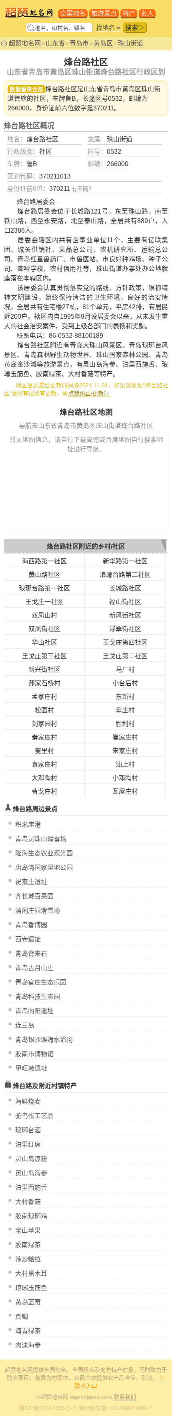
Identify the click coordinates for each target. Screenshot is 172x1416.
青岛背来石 (31, 953)
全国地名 (73, 13)
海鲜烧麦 (28, 1101)
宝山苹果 (28, 1230)
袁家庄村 (44, 764)
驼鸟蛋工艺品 (34, 1115)
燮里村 (44, 750)
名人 (147, 13)
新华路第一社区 (125, 561)
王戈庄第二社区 (125, 656)
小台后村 (125, 683)
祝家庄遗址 (31, 882)
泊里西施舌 (31, 1187)
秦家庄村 (44, 737)
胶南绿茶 (28, 1244)
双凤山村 (44, 615)
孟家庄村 (44, 696)
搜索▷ (134, 27)
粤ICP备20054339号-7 (47, 1408)
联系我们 (125, 1397)
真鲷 (21, 1316)
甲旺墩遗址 (31, 1068)
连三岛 (24, 1025)
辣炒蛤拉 (28, 1259)
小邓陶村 (125, 778)
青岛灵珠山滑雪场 (40, 838)
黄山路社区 (44, 574)
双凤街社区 (44, 629)
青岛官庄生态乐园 (40, 982)
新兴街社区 (44, 669)
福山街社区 (125, 601)
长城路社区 (125, 588)
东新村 (125, 696)
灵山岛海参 (31, 1173)
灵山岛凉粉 (31, 1158)
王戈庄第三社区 (44, 656)
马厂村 (125, 669)
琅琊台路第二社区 (125, 574)
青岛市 (79, 43)
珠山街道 (130, 43)
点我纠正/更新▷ (88, 393)
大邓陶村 (44, 778)
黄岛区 (103, 43)
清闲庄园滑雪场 (37, 910)
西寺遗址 (28, 939)
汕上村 (125, 764)
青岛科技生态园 (37, 996)
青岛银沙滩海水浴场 (44, 1039)
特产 (128, 13)
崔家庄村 (125, 737)
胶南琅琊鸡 (31, 1216)
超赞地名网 (25, 43)
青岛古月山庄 (34, 968)
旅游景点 (104, 13)
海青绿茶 (28, 1331)
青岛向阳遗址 (34, 1011)
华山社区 (44, 642)
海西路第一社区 (44, 561)
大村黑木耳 (31, 1273)
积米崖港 (28, 824)
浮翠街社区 (125, 629)
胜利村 (125, 723)
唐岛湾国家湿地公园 (44, 867)
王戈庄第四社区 (125, 642)
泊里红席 (28, 1144)
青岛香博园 (31, 925)
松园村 (44, 710)
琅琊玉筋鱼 (31, 1288)
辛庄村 (125, 710)
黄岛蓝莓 (28, 1302)
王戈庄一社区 (44, 601)
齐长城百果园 (34, 896)
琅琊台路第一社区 (44, 588)
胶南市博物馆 (34, 1054)
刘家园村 (44, 723)
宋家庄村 (125, 750)
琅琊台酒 (28, 1130)
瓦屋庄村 (125, 791)
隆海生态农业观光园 (44, 853)
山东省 (55, 43)
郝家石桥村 (44, 683)
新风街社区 (125, 615)
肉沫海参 (28, 1345)
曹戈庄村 (44, 791)
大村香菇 (28, 1201)
